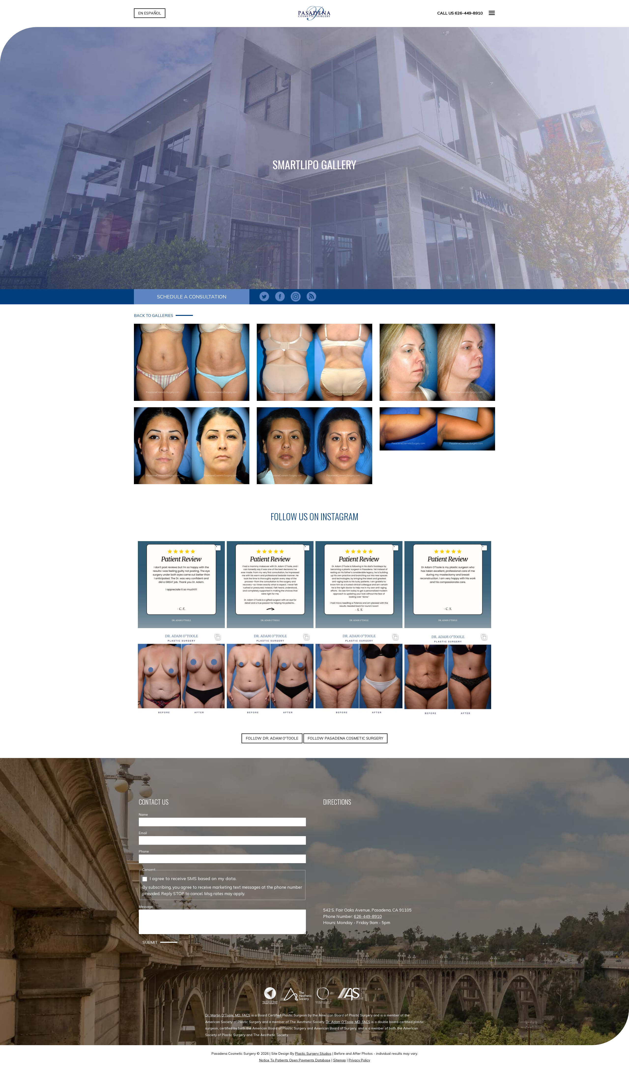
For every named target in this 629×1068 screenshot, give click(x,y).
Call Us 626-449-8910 (460, 13)
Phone (144, 851)
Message (146, 906)
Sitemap (339, 1060)
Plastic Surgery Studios (313, 1053)
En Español (149, 13)
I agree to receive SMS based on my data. (193, 878)
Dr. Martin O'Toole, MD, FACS (227, 1015)
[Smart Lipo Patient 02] (314, 362)
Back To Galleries (153, 315)
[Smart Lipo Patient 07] (437, 429)
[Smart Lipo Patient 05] (314, 445)
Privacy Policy (359, 1060)
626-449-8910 (368, 916)
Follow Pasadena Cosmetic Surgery (345, 738)
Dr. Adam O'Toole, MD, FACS (348, 1022)
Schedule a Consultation (191, 297)
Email (143, 833)
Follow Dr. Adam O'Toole (272, 738)
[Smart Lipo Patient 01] (191, 362)
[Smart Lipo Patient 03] (437, 362)
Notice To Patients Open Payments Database (294, 1060)
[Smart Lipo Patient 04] (191, 445)
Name (143, 814)
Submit (150, 942)
